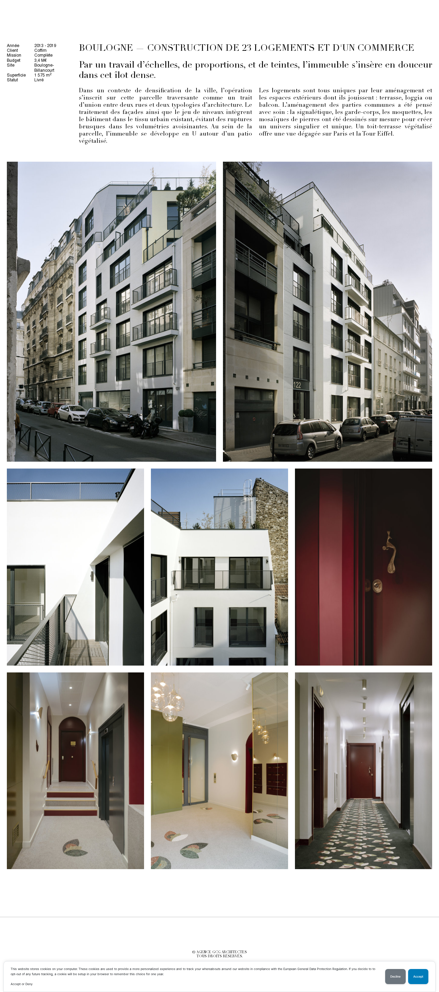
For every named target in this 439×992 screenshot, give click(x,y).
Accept (418, 976)
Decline (395, 976)
